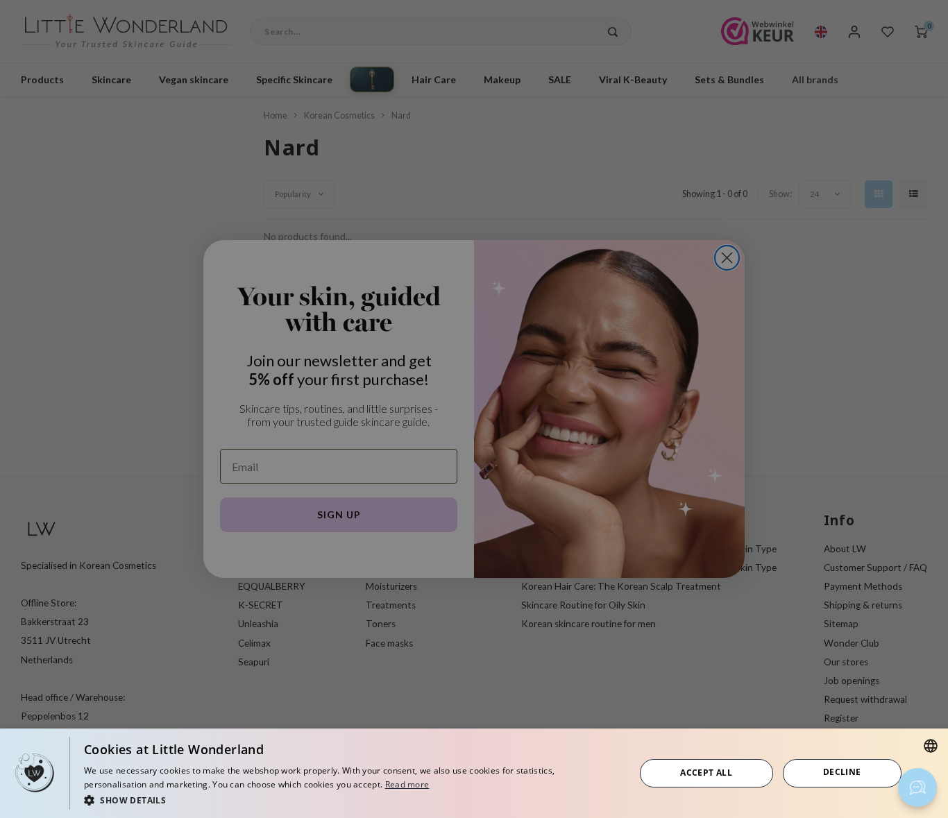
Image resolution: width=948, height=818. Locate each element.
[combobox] (931, 746)
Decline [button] (842, 772)
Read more (407, 784)
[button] (351, 800)
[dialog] (474, 773)
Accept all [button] (706, 772)
